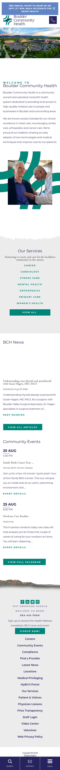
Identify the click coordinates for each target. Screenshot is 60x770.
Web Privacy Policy (30, 736)
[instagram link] (38, 602)
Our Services (30, 691)
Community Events (30, 645)
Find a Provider (30, 658)
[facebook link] (22, 602)
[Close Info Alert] (54, 8)
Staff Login (30, 717)
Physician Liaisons (30, 704)
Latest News (30, 665)
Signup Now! (30, 631)
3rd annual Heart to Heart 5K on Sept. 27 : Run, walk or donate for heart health (30, 8)
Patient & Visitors (30, 697)
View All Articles (22, 427)
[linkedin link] (27, 602)
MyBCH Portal (30, 684)
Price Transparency (30, 710)
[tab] (29, 265)
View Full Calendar (24, 562)
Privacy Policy (30, 755)
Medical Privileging (30, 678)
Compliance (30, 651)
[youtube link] (33, 602)
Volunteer (30, 730)
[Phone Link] (53, 20)
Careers (30, 638)
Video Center (30, 723)
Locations (30, 671)
